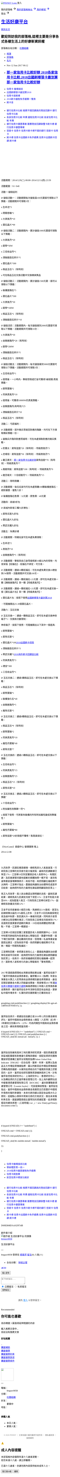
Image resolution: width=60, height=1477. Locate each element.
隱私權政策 (49, 1435)
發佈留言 (5, 1290)
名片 (9, 60)
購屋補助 (5, 1347)
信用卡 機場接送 (15, 89)
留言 (29, 1255)
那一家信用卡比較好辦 (25, 460)
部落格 (10, 57)
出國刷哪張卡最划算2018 (19, 92)
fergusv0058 (6, 1239)
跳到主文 (5, 29)
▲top (3, 1267)
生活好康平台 (14, 21)
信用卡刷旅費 (13, 1174)
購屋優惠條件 (8, 1361)
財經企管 (22, 1262)
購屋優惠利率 (8, 1354)
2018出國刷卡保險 (25, 642)
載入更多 (5, 1273)
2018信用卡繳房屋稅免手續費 (21, 1171)
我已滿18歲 (6, 1471)
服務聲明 (30, 1438)
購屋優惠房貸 (8, 1357)
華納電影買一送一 (16, 1167)
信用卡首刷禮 (13, 96)
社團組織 (24, 48)
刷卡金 (10, 102)
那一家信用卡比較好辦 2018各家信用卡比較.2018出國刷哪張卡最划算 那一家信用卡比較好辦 (32, 77)
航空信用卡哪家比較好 (18, 1177)
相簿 (9, 54)
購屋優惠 (5, 1351)
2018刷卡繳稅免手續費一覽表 (21, 99)
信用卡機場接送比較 (17, 1164)
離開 (16, 1471)
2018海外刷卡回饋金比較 (26, 654)
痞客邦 (23, 1255)
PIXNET (13, 1435)
